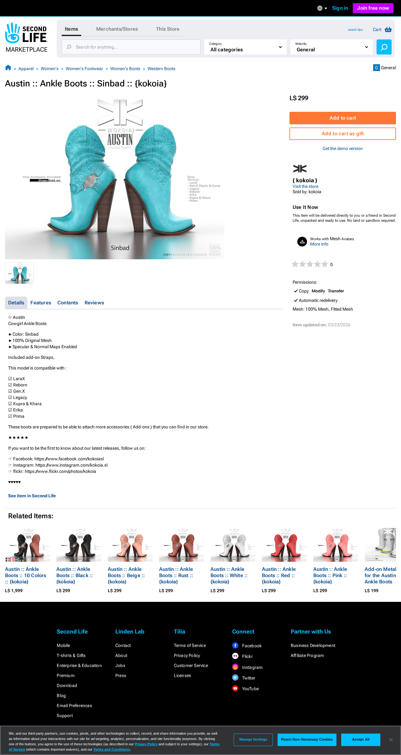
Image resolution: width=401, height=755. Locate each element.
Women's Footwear (84, 68)
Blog (61, 695)
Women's (50, 68)
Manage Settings (253, 740)
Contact (123, 645)
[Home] (8, 68)
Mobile (63, 645)
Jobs (120, 665)
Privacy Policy (187, 655)
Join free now (373, 8)
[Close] (391, 740)
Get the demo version (343, 148)
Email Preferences (74, 705)
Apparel (26, 68)
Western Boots (161, 68)
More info (319, 243)
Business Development (313, 645)
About (121, 655)
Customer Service (191, 665)
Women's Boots (125, 68)
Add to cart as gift (343, 134)
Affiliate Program (307, 655)
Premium (65, 675)
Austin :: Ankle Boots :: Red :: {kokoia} (279, 575)
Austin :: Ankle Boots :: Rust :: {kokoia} (176, 575)
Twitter (248, 677)
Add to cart (343, 118)
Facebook (251, 645)
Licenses (182, 675)
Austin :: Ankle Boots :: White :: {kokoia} (229, 575)
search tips (355, 29)
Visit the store (305, 186)
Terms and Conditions (111, 749)
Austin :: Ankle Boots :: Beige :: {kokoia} (126, 575)
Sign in (340, 8)
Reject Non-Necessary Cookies (307, 740)
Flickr (247, 656)
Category (215, 43)
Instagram (252, 667)
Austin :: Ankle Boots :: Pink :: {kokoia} (330, 575)
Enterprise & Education (79, 665)
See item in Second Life (32, 495)
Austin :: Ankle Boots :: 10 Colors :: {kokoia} (25, 575)
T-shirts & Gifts (71, 655)
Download (67, 685)
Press (120, 675)
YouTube (250, 688)
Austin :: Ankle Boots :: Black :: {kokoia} (74, 575)
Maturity (301, 43)
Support (64, 715)
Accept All (360, 740)
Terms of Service (190, 645)
